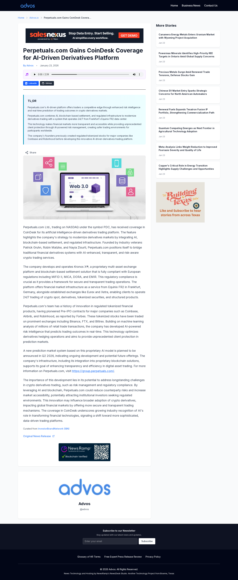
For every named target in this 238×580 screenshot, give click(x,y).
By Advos (28, 65)
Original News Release (37, 436)
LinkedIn (33, 83)
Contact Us (210, 5)
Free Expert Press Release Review (123, 556)
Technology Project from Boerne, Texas (155, 573)
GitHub (48, 83)
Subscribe (147, 541)
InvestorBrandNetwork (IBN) (53, 428)
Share (33, 152)
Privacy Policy (153, 556)
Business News (191, 5)
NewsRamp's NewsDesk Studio (112, 573)
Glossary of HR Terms (89, 556)
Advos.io (34, 17)
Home (174, 5)
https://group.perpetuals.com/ (93, 371)
